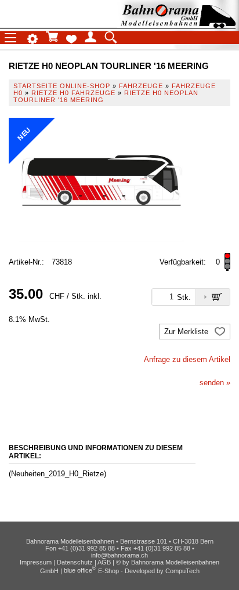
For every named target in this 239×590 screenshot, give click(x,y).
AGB (104, 562)
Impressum (36, 562)
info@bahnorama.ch (119, 555)
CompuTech (182, 570)
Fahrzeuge (141, 85)
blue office (80, 570)
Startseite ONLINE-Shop (61, 85)
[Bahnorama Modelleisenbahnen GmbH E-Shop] (178, 24)
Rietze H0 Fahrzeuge (73, 92)
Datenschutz (75, 562)
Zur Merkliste (187, 331)
